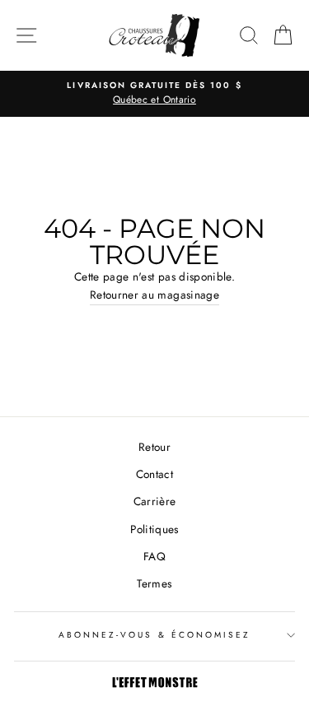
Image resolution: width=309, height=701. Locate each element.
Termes (154, 583)
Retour (154, 447)
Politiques (154, 529)
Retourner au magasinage (154, 294)
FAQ (154, 556)
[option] (154, 94)
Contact (154, 474)
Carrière (154, 501)
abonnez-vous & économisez (155, 635)
